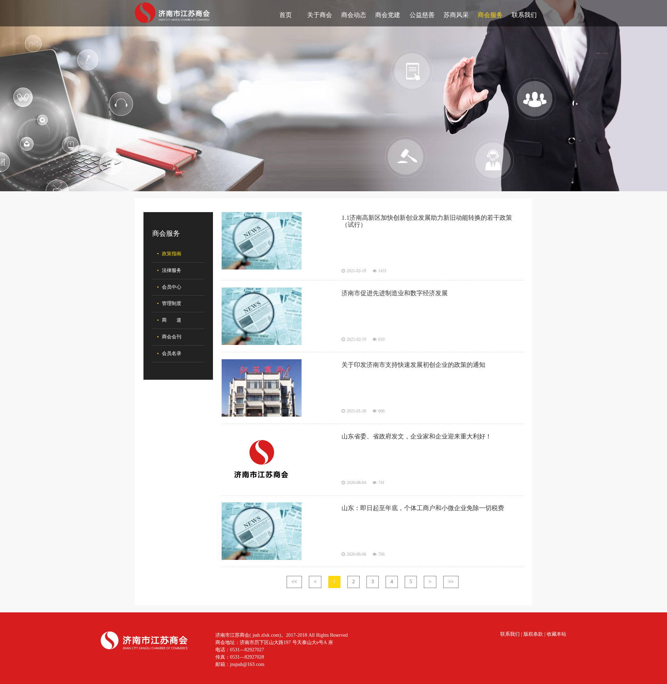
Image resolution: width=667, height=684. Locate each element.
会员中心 (171, 287)
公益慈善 (422, 14)
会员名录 (171, 353)
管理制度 (171, 303)
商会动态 (353, 14)
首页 (285, 14)
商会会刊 (171, 336)
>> (451, 581)
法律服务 (171, 270)
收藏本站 (556, 634)
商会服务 (490, 14)
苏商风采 (456, 14)
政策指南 (171, 253)
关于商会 (319, 14)
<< (294, 581)
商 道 (171, 320)
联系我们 (524, 14)
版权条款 (533, 634)
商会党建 (387, 14)
